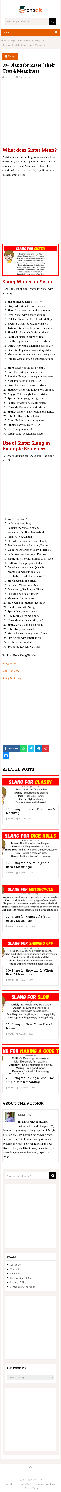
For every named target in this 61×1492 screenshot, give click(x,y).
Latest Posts (17, 1273)
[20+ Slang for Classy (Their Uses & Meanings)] (30, 790)
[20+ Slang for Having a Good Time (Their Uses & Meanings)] (30, 1059)
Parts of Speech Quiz (22, 1278)
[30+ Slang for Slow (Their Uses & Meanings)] (30, 1005)
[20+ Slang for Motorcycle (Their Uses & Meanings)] (30, 897)
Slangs (12, 56)
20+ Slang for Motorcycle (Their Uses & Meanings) (29, 918)
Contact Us (16, 1269)
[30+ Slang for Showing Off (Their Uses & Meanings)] (30, 951)
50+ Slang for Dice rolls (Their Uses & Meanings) (27, 865)
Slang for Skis (10, 663)
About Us (15, 1264)
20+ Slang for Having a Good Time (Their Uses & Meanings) (30, 1080)
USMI (7, 76)
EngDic (21, 1479)
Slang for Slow (10, 671)
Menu (7, 32)
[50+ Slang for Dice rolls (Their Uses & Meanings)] (30, 843)
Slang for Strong (11, 678)
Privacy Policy (18, 1282)
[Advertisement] (30, 112)
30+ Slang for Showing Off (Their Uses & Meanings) (29, 972)
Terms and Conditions (22, 1286)
